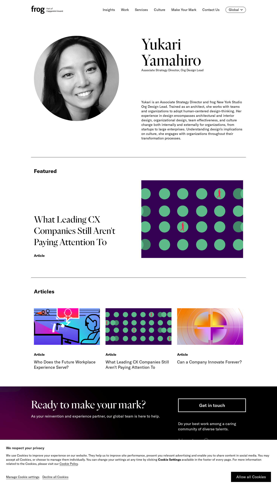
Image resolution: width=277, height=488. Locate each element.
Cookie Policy (69, 464)
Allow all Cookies (251, 476)
